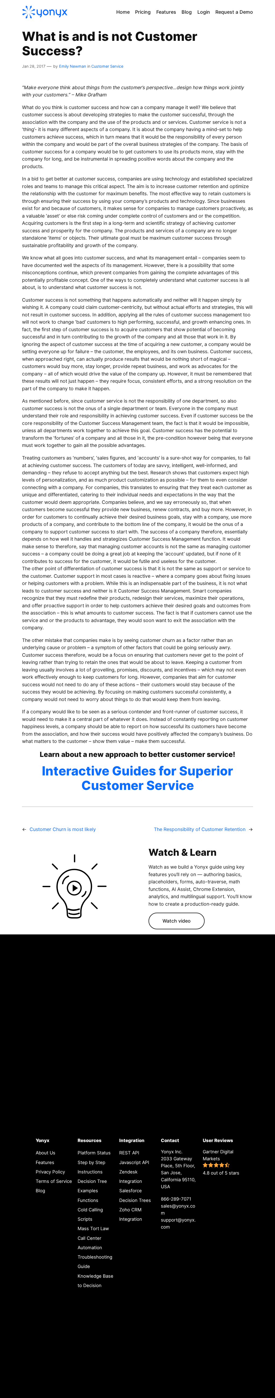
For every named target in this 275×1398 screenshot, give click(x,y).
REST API (129, 1152)
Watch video (176, 921)
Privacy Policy (50, 1172)
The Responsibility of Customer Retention (199, 829)
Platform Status (94, 1152)
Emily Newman (72, 66)
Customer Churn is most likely (63, 829)
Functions (88, 1200)
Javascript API (134, 1162)
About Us (45, 1152)
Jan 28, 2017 (33, 66)
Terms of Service (54, 1181)
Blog (40, 1190)
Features (45, 1162)
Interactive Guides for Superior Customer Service (137, 778)
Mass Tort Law (93, 1228)
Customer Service (107, 66)
